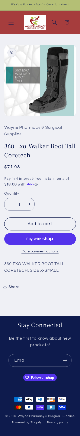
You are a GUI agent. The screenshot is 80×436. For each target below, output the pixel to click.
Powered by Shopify (27, 422)
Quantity (11, 193)
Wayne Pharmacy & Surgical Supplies (46, 416)
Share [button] (14, 287)
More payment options (40, 251)
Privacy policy (57, 422)
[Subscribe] (65, 360)
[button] (11, 22)
